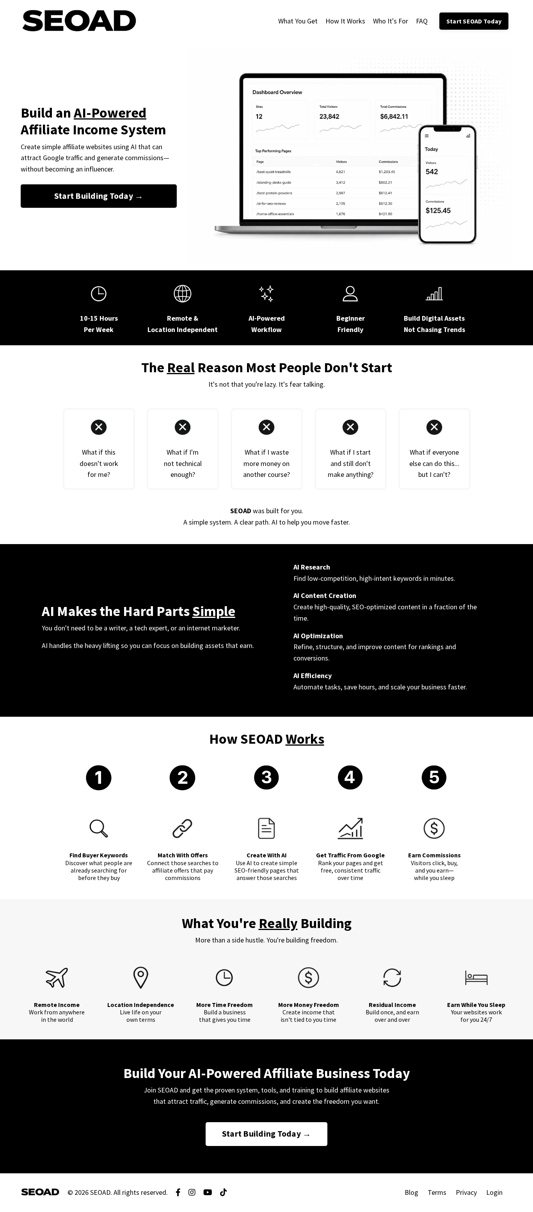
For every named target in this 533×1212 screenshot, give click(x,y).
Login (494, 1192)
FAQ (422, 20)
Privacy (466, 1192)
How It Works (345, 20)
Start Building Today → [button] (99, 196)
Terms (437, 1192)
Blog (411, 1192)
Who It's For (390, 20)
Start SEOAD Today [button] (473, 21)
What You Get (298, 20)
